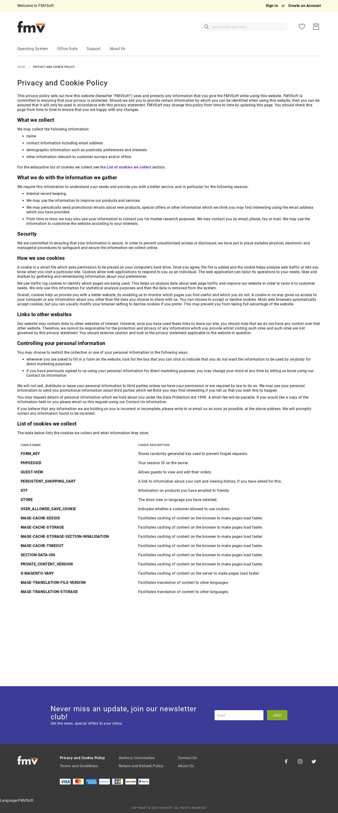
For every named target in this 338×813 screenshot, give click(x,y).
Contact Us (187, 758)
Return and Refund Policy (141, 766)
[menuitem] (32, 49)
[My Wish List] (301, 26)
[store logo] (31, 27)
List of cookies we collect (129, 167)
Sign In (272, 5)
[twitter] (313, 761)
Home (21, 67)
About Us (186, 766)
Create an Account (304, 5)
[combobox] (244, 26)
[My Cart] (316, 26)
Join (277, 715)
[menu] (169, 49)
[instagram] (300, 761)
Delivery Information (137, 758)
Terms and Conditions (79, 766)
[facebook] (286, 761)
